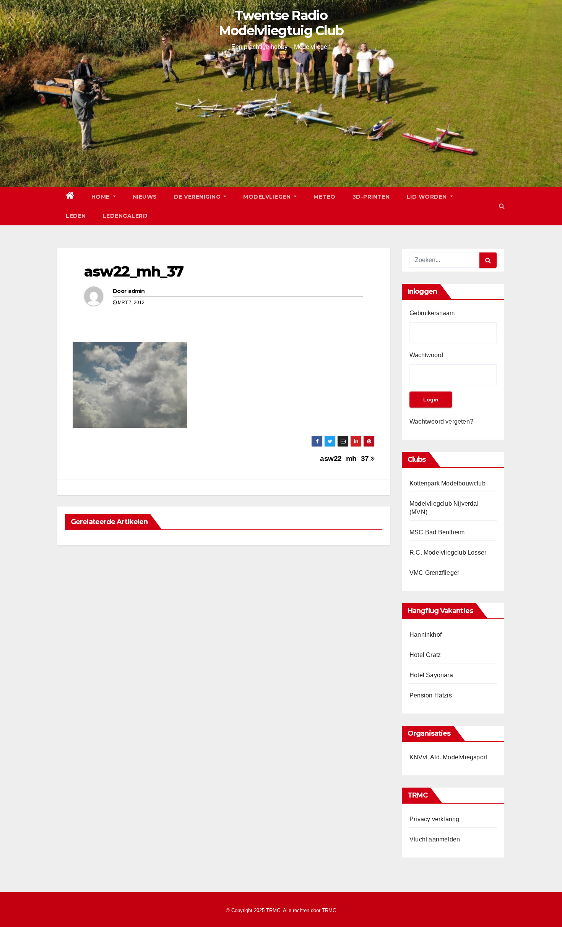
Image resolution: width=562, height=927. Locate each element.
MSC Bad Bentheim (437, 532)
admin (136, 291)
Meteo (324, 196)
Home (101, 196)
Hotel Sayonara (431, 675)
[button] (502, 206)
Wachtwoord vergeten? (441, 421)
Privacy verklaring (434, 819)
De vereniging (198, 196)
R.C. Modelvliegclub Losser (447, 552)
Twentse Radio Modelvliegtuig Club (281, 23)
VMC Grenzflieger (434, 572)
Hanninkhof (425, 634)
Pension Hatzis (430, 695)
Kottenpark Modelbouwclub (447, 483)
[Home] (70, 196)
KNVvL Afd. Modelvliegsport (448, 757)
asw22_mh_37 (133, 271)
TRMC (329, 910)
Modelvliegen (267, 196)
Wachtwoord (426, 355)
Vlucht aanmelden (434, 839)
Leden (76, 215)
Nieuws (145, 196)
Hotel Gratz (425, 655)
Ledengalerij (125, 215)
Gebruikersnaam (432, 313)
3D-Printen (371, 196)
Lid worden (428, 196)
